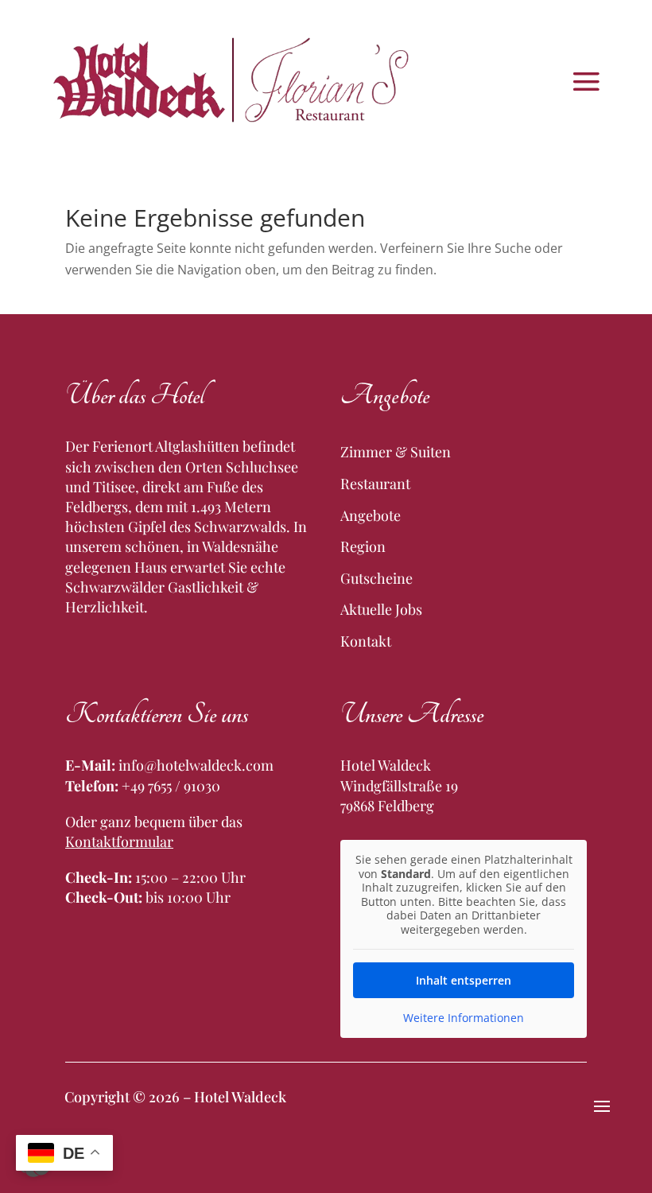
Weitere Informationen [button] (463, 1018)
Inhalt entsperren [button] (463, 980)
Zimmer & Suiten (395, 451)
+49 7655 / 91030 (171, 785)
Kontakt (365, 641)
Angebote (370, 515)
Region (363, 546)
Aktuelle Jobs (381, 609)
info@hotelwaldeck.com (196, 765)
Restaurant (375, 483)
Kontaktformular (119, 841)
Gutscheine (376, 578)
